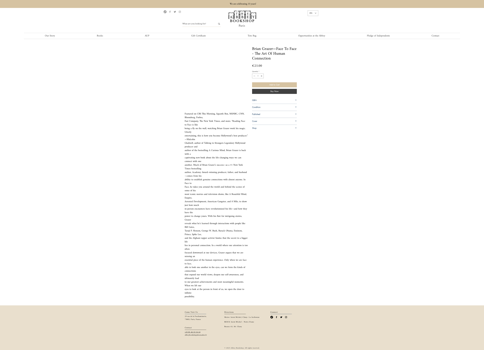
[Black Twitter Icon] (281, 317)
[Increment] (261, 76)
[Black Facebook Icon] (276, 317)
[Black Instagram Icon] (286, 317)
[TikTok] (165, 11)
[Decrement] (254, 76)
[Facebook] (170, 11)
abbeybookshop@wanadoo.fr (196, 335)
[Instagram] (179, 11)
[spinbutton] (258, 76)
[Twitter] (174, 11)
